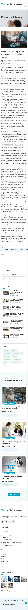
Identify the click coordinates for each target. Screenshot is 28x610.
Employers (4, 556)
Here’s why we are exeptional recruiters (15, 306)
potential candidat (18, 362)
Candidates (4, 558)
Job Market (14, 356)
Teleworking (7, 359)
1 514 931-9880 (7, 539)
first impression (17, 359)
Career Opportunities (9, 403)
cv (4, 365)
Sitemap (3, 565)
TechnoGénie (12, 600)
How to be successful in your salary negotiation (17, 335)
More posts (13, 494)
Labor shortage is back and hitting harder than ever (17, 328)
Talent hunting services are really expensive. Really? (17, 313)
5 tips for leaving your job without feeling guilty (16, 321)
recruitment (5, 249)
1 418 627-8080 (7, 545)
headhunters (7, 353)
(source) (7, 109)
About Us (3, 554)
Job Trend (4, 57)
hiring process (21, 250)
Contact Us (4, 568)
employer (14, 350)
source (3, 105)
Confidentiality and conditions (9, 607)
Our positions (4, 561)
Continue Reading (9, 415)
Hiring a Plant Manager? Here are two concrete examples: (16, 292)
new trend (6, 350)
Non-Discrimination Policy (8, 604)
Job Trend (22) (9, 278)
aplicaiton (6, 356)
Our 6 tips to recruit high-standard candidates (16, 299)
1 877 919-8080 (7, 533)
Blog (8, 20)
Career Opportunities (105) (12, 274)
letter (10, 362)
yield (5, 362)
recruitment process (13, 250)
